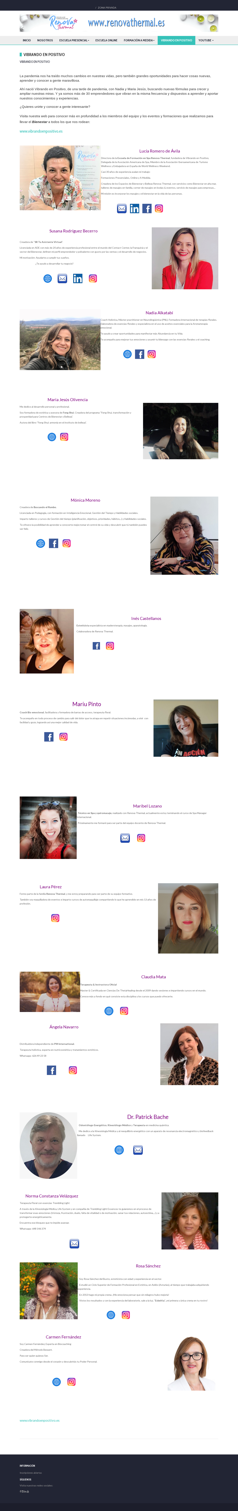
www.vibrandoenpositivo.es (41, 131)
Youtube (205, 40)
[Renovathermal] (119, 23)
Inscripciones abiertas (31, 1472)
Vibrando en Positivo (176, 40)
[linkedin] (25, 1491)
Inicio (27, 40)
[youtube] (28, 1491)
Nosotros (45, 40)
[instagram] (23, 1491)
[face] (20, 1491)
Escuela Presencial (73, 40)
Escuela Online (106, 40)
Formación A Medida (138, 40)
